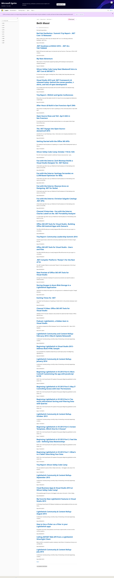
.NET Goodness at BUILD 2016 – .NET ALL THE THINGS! (53, 47)
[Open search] (108, 10)
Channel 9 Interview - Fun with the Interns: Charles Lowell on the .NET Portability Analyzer (56, 212)
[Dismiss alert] (112, 2)
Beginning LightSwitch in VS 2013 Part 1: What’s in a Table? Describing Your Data (56, 453)
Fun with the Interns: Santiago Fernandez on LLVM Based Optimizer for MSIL (55, 174)
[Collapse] (17, 18)
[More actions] (76, 19)
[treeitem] (9, 23)
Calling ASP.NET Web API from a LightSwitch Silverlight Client (55, 538)
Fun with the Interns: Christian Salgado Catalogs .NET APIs (57, 200)
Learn (38, 19)
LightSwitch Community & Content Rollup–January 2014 (54, 360)
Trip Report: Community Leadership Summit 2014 (57, 237)
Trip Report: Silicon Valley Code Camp (52, 465)
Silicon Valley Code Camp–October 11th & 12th (56, 152)
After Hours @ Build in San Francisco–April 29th (56, 105)
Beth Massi (49, 19)
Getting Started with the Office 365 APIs (53, 141)
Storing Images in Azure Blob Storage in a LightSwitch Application (54, 286)
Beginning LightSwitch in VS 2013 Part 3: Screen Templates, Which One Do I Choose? (56, 428)
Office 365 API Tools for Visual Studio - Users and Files (55, 248)
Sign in (111, 10)
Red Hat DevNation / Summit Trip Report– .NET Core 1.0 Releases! (56, 34)
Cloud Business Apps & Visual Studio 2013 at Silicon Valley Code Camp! (55, 489)
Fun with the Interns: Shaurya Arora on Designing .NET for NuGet (53, 187)
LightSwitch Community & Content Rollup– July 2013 (54, 550)
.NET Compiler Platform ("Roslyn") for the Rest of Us (56, 261)
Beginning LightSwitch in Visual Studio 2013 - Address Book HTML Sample (55, 347)
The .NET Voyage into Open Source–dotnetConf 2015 (51, 130)
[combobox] (9, 21)
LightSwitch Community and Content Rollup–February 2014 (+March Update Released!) (55, 335)
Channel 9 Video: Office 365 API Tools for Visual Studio (53, 309)
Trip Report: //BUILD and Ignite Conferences (55, 95)
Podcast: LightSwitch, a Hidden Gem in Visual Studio (52, 322)
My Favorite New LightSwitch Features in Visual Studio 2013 (56, 500)
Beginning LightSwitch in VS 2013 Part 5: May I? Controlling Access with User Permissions (56, 387)
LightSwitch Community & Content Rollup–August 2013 (54, 512)
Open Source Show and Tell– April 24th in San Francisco (53, 117)
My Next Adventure (45, 59)
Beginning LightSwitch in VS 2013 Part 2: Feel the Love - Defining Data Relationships (57, 440)
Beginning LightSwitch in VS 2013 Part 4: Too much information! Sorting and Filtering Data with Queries (55, 401)
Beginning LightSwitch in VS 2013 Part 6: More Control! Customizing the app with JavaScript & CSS (55, 374)
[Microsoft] (2, 10)
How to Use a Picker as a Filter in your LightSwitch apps (52, 525)
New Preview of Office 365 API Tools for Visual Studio (53, 273)
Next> (38, 561)
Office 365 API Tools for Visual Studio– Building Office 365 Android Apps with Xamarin (56, 225)
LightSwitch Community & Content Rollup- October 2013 (54, 415)
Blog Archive (42, 19)
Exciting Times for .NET (46, 298)
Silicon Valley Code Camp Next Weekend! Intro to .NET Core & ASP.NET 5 (57, 70)
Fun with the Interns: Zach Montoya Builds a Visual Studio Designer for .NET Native (55, 162)
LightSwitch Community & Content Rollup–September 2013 (54, 476)
